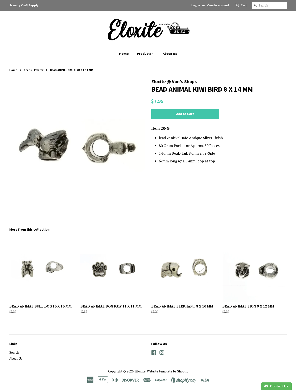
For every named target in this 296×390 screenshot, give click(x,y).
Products (144, 53)
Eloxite (140, 371)
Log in (195, 5)
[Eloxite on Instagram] (161, 353)
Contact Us (278, 386)
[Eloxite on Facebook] (153, 353)
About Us (170, 53)
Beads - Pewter (33, 70)
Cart (244, 5)
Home (124, 53)
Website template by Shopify (167, 371)
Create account (218, 5)
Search (14, 352)
